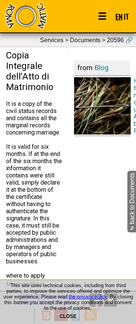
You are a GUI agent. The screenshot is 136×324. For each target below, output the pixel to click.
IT (126, 16)
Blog (101, 68)
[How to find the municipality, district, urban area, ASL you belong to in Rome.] (102, 105)
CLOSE (68, 316)
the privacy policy (88, 297)
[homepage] (25, 16)
